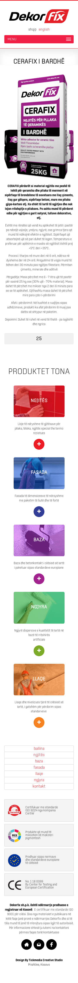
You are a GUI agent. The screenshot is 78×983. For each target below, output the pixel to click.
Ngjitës (39, 755)
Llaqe (39, 774)
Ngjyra (39, 780)
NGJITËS (39, 400)
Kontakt (39, 786)
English (44, 29)
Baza (39, 761)
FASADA (39, 472)
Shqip (32, 29)
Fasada (39, 768)
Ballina (39, 749)
